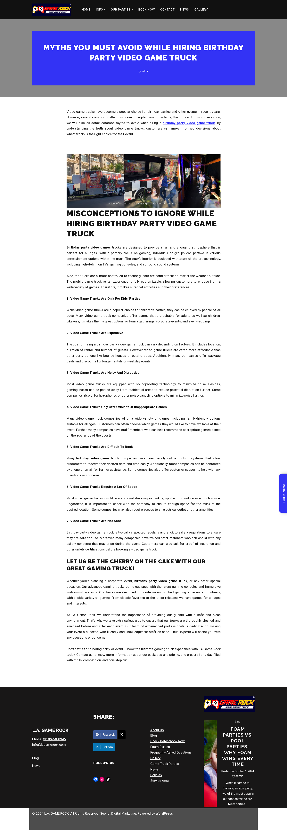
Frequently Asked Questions (171, 752)
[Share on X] (122, 734)
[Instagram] (102, 779)
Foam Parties (160, 747)
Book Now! (284, 493)
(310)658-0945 (54, 739)
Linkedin (108, 747)
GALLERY (201, 9)
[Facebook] (95, 779)
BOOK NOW (146, 9)
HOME (86, 9)
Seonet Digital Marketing (118, 813)
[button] (105, 9)
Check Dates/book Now (167, 741)
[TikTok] (108, 779)
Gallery (155, 758)
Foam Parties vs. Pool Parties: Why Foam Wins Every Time (237, 746)
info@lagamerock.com (49, 745)
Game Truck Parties (164, 764)
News (36, 766)
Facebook (109, 734)
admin (145, 71)
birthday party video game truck (189, 123)
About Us (157, 730)
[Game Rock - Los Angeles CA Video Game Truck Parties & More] (51, 10)
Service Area (159, 781)
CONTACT (167, 9)
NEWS (184, 9)
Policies (156, 775)
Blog (35, 758)
